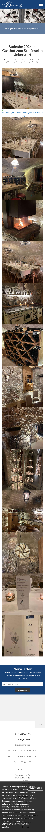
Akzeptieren (35, 788)
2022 (7, 62)
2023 (38, 59)
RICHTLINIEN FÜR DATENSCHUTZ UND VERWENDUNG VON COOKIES (17, 821)
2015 (38, 62)
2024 (31, 59)
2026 (15, 59)
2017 (30, 62)
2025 (23, 59)
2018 (22, 62)
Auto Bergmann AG (20, 4)
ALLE (6, 59)
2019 (14, 62)
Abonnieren (22, 690)
